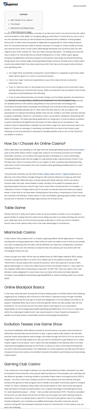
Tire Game (15, 24)
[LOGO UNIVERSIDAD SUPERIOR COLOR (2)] (11, 3)
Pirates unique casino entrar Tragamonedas (56, 174)
